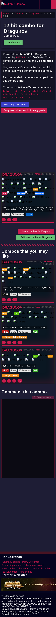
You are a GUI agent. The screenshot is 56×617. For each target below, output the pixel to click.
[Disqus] (28, 440)
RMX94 (20, 57)
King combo (26, 571)
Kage (21, 596)
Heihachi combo (41, 568)
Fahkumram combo (34, 565)
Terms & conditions (39, 609)
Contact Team (8, 609)
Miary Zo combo (30, 561)
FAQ (37, 611)
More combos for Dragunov (37, 231)
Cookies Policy (25, 611)
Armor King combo (11, 565)
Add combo (14, 42)
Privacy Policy (8, 611)
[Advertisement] (28, 143)
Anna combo (8, 568)
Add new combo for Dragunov (36, 237)
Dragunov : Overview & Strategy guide (24, 110)
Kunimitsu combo (10, 561)
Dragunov (12, 175)
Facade (38, 307)
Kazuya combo (9, 571)
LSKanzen (48, 261)
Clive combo (23, 568)
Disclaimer (22, 609)
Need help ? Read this (15, 104)
